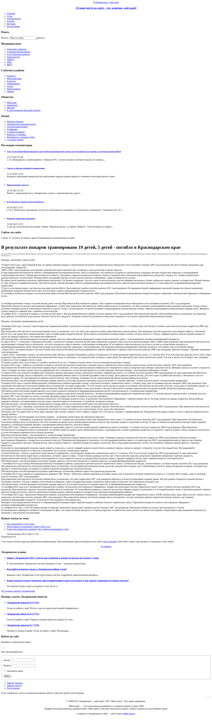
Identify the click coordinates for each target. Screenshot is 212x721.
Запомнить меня (14, 671)
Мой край (12, 102)
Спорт (10, 86)
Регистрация (13, 688)
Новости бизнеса (15, 121)
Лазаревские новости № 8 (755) (23, 602)
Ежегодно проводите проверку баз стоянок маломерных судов (38, 529)
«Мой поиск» (129, 713)
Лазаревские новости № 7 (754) (23, 625)
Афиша (10, 91)
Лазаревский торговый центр (21, 124)
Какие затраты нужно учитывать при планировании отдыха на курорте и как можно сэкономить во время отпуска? (68, 580)
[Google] (2, 647)
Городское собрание (17, 49)
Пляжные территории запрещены (21, 218)
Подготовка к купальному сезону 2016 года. (28, 526)
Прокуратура (13, 57)
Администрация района (18, 52)
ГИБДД (10, 59)
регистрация (110, 541)
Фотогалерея (13, 26)
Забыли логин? (14, 685)
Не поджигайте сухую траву (21, 524)
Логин (6, 660)
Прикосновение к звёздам (18, 185)
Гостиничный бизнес (17, 127)
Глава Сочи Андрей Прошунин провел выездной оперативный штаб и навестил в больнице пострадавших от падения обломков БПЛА (64, 151)
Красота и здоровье (16, 134)
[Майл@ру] (3, 647)
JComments (106, 546)
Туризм (10, 21)
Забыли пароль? (15, 683)
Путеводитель (14, 18)
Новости (11, 76)
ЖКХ (9, 64)
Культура (11, 81)
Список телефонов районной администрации (26, 168)
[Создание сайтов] (18, 591)
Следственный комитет (18, 54)
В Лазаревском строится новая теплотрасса (25, 202)
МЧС (9, 62)
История (11, 24)
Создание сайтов (15, 139)
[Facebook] (1, 647)
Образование (13, 83)
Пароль (7, 665)
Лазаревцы (12, 105)
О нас (10, 16)
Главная (11, 13)
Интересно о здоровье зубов (21, 137)
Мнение (11, 108)
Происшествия (14, 78)
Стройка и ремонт (16, 132)
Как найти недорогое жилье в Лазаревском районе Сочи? (37, 569)
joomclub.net (208, 697)
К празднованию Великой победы (24, 110)
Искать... (5, 38)
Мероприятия (13, 89)
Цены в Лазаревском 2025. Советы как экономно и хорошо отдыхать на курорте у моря (53, 558)
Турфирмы (12, 129)
